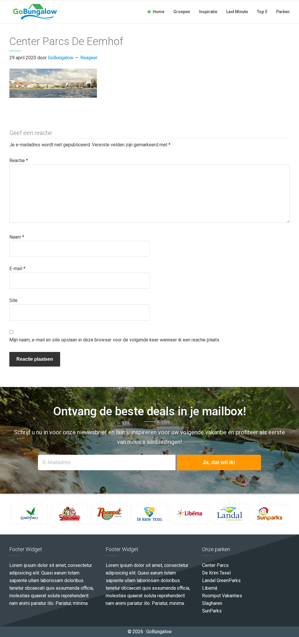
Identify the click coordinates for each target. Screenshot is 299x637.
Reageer (89, 57)
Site (13, 300)
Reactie (18, 160)
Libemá (209, 588)
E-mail (17, 268)
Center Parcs (215, 565)
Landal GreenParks (221, 580)
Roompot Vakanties (222, 595)
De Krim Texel (216, 573)
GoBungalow (35, 11)
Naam (16, 237)
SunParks (212, 611)
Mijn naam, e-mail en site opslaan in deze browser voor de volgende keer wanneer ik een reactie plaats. (114, 340)
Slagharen (212, 603)
